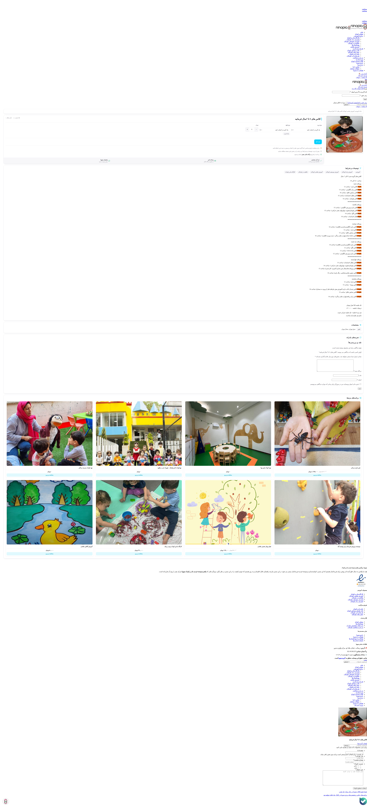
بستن (365, 660)
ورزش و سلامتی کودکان (355, 627)
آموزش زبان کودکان (353, 39)
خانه (360, 111)
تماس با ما (356, 67)
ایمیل (359, 380)
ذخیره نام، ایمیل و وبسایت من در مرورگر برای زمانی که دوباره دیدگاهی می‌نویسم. (334, 384)
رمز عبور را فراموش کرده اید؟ (357, 102)
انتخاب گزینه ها (362, 743)
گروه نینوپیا (341, 658)
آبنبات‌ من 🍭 (363, 85)
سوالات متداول (354, 68)
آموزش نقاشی (354, 47)
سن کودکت (359, 756)
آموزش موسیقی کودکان (351, 41)
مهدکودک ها (359, 624)
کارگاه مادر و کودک (353, 38)
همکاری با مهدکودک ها (356, 639)
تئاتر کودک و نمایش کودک (355, 611)
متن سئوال (359, 769)
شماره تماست (358, 760)
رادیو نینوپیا (359, 635)
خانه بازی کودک (354, 54)
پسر (355, 768)
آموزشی (356, 111)
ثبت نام (318, 141)
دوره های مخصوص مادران (355, 625)
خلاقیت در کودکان (353, 43)
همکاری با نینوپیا (358, 637)
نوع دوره (319, 125)
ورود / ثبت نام (358, 705)
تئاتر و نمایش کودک (353, 50)
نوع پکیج (288, 125)
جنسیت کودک (358, 764)
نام (359, 375)
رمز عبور (363, 95)
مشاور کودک (359, 622)
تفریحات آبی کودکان (353, 56)
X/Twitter (360, 750)
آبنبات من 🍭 (363, 74)
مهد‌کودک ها (355, 45)
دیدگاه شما (357, 371)
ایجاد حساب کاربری (358, 88)
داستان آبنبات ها (358, 640)
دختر (355, 766)
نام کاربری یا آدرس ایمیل (358, 92)
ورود (365, 99)
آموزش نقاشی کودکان (348, 111)
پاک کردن (286, 133)
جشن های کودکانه (353, 52)
